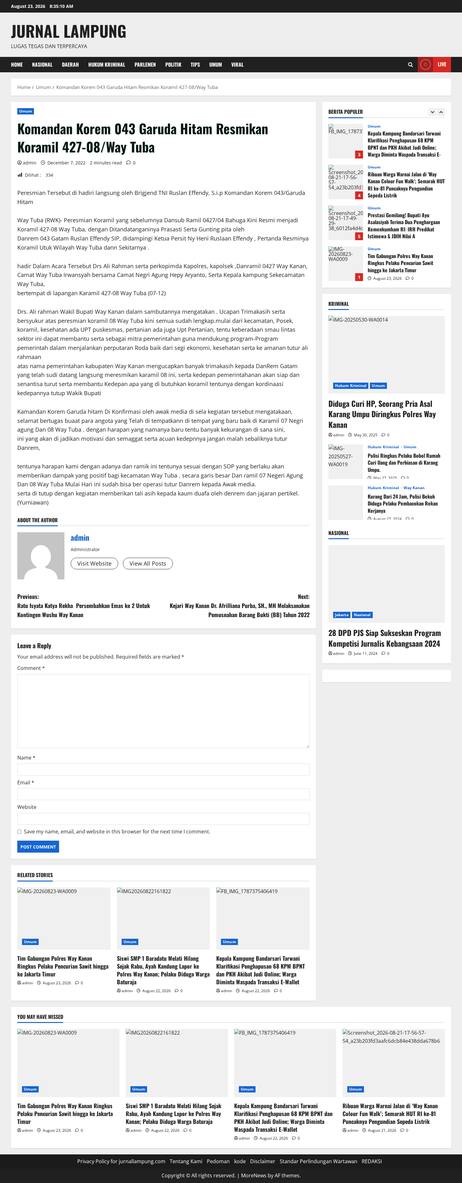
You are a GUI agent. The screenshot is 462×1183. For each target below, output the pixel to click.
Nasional (42, 64)
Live (442, 64)
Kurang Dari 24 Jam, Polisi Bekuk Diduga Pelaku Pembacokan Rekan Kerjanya (345, 502)
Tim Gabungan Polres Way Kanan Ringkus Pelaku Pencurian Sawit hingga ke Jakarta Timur (62, 966)
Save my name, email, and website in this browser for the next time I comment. (117, 831)
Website (26, 807)
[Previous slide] (432, 112)
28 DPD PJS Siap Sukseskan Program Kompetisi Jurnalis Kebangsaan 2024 (384, 638)
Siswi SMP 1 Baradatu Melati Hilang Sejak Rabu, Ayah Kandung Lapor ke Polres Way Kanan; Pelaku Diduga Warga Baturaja (163, 970)
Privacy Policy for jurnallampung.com (121, 1161)
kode (240, 1161)
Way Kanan (414, 487)
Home (17, 64)
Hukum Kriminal (106, 64)
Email (25, 782)
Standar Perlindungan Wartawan (318, 1161)
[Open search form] (410, 64)
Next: (240, 605)
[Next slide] (441, 112)
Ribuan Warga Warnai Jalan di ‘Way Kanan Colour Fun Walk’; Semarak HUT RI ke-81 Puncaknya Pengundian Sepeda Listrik (345, 182)
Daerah (70, 64)
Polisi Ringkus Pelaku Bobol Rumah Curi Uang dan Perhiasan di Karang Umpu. (345, 461)
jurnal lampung (68, 30)
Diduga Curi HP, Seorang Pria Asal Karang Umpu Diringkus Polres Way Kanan (382, 413)
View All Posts (147, 563)
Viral (237, 64)
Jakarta (342, 614)
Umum (215, 64)
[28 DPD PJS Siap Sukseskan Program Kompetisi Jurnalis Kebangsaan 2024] (386, 584)
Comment (31, 668)
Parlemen (145, 64)
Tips (195, 64)
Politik (173, 64)
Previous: (83, 605)
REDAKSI (372, 1161)
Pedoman (218, 1161)
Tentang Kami (186, 1161)
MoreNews (254, 1175)
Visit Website (94, 563)
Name (26, 757)
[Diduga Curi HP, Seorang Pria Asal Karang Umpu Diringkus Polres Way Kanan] (386, 354)
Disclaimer (262, 1161)
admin (29, 163)
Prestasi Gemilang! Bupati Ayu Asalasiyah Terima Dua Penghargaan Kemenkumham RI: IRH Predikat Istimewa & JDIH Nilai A (345, 223)
